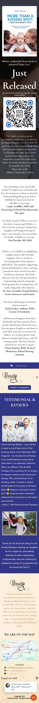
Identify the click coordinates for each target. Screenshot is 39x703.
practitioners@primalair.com (17, 671)
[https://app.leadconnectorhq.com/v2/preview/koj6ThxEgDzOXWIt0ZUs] (19, 585)
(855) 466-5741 (21, 365)
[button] (37, 377)
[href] (19, 651)
